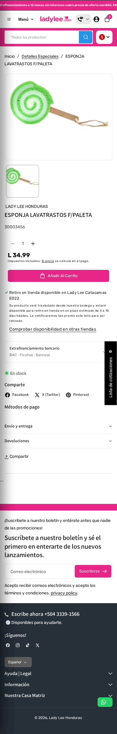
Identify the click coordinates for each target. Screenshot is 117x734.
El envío (48, 261)
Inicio (9, 56)
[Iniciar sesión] (96, 19)
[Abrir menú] (9, 19)
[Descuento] (104, 37)
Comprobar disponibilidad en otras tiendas (52, 329)
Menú (23, 19)
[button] (107, 19)
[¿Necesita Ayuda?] (83, 19)
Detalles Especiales (40, 56)
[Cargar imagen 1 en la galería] (22, 181)
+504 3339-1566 (62, 613)
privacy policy (64, 593)
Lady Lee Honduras (65, 718)
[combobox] (48, 37)
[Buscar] (85, 37)
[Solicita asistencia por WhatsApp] (105, 702)
